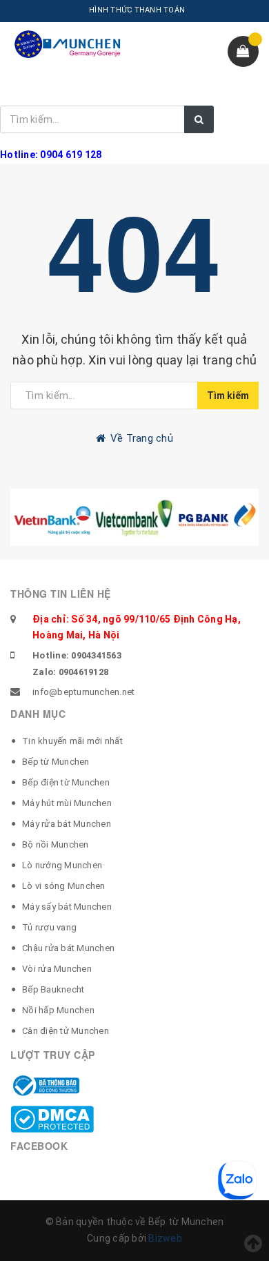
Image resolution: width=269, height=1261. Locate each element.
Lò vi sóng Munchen (64, 886)
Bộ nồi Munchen (55, 844)
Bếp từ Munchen (56, 761)
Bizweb (165, 1238)
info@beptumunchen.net (83, 692)
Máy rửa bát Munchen (66, 824)
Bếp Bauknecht (53, 989)
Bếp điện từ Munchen (66, 782)
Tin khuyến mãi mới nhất (72, 741)
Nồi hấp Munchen (58, 1010)
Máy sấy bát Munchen (67, 906)
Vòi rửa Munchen (57, 969)
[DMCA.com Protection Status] (52, 1118)
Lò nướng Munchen (62, 865)
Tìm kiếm (228, 395)
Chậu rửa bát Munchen (68, 948)
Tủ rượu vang (49, 927)
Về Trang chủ (140, 438)
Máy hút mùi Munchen (67, 803)
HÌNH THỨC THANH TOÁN (137, 10)
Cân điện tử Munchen (65, 1031)
